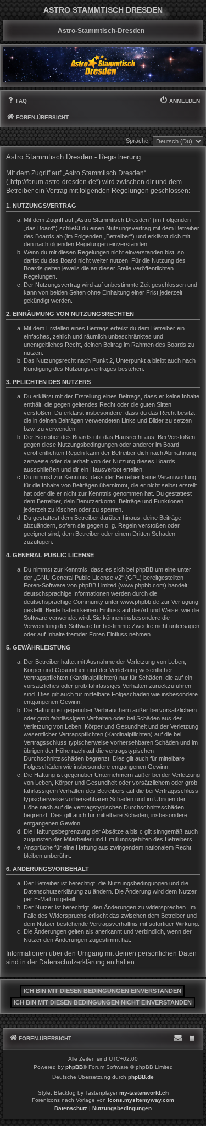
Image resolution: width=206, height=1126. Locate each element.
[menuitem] (16, 101)
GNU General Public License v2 (78, 577)
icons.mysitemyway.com (141, 1100)
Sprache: (138, 140)
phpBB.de (141, 1077)
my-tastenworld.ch (144, 1093)
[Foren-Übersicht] (103, 64)
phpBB (74, 1067)
